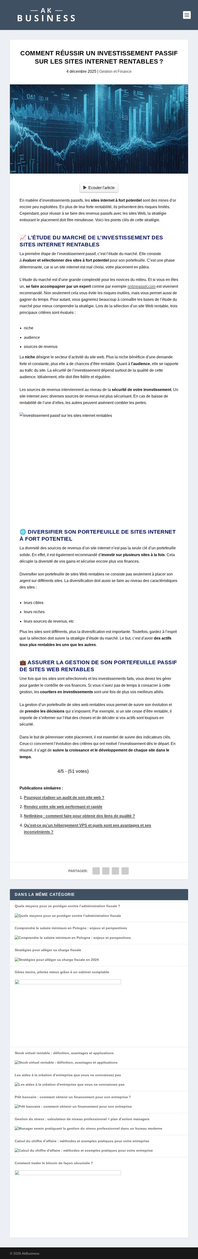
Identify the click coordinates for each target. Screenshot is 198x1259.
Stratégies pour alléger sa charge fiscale (48, 950)
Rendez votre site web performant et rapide (63, 807)
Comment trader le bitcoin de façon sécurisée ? (54, 1163)
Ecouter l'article (101, 188)
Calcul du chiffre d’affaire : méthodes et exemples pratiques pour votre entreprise (82, 1141)
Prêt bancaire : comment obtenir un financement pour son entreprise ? (73, 1097)
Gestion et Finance (115, 71)
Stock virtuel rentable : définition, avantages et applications (64, 1053)
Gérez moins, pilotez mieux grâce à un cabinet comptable (62, 972)
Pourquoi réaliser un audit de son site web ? (64, 797)
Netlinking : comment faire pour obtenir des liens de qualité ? (79, 816)
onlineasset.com (141, 286)
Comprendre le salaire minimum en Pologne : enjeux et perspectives (71, 928)
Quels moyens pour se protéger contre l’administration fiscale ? (67, 906)
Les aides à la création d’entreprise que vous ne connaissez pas (68, 1075)
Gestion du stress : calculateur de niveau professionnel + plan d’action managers (82, 1119)
